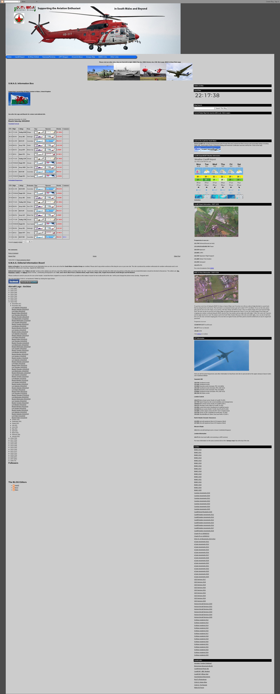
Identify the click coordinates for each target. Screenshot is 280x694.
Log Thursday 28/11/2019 (19, 315)
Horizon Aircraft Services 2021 (203, 606)
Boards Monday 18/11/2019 (20, 354)
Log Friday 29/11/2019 (18, 311)
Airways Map (90, 57)
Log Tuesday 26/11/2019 (19, 322)
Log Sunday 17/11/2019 (19, 356)
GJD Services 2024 (200, 598)
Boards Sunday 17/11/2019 (20, 358)
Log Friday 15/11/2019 (18, 363)
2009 (12, 455)
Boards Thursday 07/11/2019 (20, 395)
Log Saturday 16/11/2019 (19, 360)
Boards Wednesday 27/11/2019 (21, 320)
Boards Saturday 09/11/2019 (20, 388)
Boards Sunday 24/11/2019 (20, 332)
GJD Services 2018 (200, 582)
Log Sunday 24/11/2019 (19, 330)
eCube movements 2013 (201, 544)
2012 (12, 449)
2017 (12, 440)
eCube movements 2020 (201, 563)
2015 (12, 444)
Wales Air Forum (199, 687)
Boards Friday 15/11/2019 (19, 365)
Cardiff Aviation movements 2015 (204, 523)
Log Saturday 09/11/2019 (19, 386)
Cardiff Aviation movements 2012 (204, 514)
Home (9, 57)
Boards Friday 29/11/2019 (19, 313)
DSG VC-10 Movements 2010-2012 (204, 539)
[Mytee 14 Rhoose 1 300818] (221, 370)
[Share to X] (28, 242)
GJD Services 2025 (200, 601)
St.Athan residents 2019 (201, 639)
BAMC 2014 (197, 460)
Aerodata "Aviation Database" (203, 663)
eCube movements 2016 (201, 552)
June (13, 427)
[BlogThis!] (25, 242)
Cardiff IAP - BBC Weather (202, 671)
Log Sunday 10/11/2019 (19, 382)
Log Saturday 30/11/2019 (19, 307)
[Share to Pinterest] (32, 242)
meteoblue (197, 200)
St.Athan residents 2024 (201, 652)
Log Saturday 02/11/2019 (19, 412)
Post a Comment (13, 253)
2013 (12, 447)
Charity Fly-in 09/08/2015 (201, 533)
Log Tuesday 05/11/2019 (19, 401)
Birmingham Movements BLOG (203, 666)
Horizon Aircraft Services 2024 (203, 614)
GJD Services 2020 (200, 587)
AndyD (17, 272)
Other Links (114, 57)
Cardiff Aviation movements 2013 (204, 517)
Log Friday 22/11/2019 (18, 337)
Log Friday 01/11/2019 (18, 416)
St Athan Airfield (33, 57)
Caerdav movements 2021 (202, 498)
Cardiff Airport (19, 57)
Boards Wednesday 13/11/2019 (21, 373)
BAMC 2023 (197, 485)
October (14, 419)
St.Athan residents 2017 (201, 633)
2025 (12, 290)
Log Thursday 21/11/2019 (19, 341)
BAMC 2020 (197, 477)
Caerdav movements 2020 (202, 496)
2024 (12, 292)
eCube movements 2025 (201, 577)
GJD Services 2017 (200, 579)
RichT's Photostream (200, 679)
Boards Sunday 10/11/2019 (20, 384)
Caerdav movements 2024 (202, 506)
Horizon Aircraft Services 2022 (203, 609)
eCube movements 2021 (201, 566)
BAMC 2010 (197, 450)
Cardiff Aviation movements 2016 (204, 525)
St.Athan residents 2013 (201, 623)
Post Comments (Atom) (23, 260)
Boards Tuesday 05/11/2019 (20, 403)
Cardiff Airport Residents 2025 (203, 512)
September (15, 421)
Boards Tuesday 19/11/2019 (20, 350)
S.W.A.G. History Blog (200, 682)
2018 (12, 438)
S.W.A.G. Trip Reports (200, 685)
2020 (12, 300)
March (14, 432)
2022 (12, 296)
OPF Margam (63, 57)
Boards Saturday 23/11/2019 (20, 335)
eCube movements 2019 (201, 560)
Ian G (16, 487)
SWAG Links (102, 57)
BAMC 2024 (197, 487)
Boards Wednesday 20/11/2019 (21, 346)
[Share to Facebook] (30, 242)
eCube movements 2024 (201, 574)
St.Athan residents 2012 (201, 620)
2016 (12, 442)
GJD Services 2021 (200, 590)
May (13, 429)
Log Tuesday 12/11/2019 (19, 375)
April (13, 431)
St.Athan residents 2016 (201, 631)
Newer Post (11, 256)
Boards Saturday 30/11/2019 (20, 309)
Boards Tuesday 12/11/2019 (20, 376)
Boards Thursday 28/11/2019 (20, 317)
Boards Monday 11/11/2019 (20, 380)
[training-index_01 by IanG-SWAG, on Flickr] (207, 151)
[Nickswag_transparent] (19, 105)
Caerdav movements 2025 (202, 509)
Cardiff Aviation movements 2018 (204, 531)
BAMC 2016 (197, 466)
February (15, 434)
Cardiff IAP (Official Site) (201, 674)
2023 (12, 294)
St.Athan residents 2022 (201, 647)
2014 (12, 446)
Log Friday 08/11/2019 (18, 389)
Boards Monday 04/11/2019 (20, 406)
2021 (12, 298)
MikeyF (25, 272)
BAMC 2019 (197, 474)
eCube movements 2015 (201, 550)
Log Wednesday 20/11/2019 (20, 345)
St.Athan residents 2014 (201, 625)
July (13, 425)
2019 (12, 302)
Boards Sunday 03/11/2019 (20, 410)
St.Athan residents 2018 (201, 636)
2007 (12, 459)
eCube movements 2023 (201, 571)
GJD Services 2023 (200, 596)
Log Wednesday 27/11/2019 (20, 318)
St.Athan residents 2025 (201, 655)
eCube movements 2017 (201, 555)
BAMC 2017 (197, 468)
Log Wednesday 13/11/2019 (20, 371)
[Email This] (23, 242)
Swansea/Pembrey (48, 57)
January (14, 436)
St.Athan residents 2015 (201, 628)
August (14, 423)
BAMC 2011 (197, 452)
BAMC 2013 (197, 458)
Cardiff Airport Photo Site (201, 668)
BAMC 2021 (197, 479)
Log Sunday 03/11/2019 (19, 408)
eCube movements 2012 (201, 541)
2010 (12, 453)
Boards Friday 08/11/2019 (19, 391)
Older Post (177, 256)
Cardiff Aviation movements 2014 (204, 520)
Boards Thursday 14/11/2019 (20, 369)
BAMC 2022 (197, 482)
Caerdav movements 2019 (202, 493)
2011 (12, 451)
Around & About (77, 57)
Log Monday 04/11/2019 (19, 404)
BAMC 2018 (197, 471)
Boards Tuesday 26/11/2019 (20, 324)
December (15, 303)
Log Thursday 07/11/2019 (19, 393)
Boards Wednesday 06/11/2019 (21, 399)
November (15, 305)
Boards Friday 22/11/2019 (19, 339)
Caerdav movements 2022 (202, 501)
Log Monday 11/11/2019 (19, 378)
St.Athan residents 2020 (201, 641)
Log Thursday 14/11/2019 (19, 367)
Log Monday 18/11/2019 (19, 352)
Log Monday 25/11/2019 (19, 326)
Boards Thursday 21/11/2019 (20, 343)
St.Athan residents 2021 (201, 644)
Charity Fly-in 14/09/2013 (201, 536)
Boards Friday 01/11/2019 (19, 418)
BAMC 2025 (197, 490)
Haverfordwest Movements (202, 677)
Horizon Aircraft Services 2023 (203, 612)
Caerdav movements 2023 (202, 504)
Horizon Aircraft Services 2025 (203, 617)
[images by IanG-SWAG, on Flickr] (13, 283)
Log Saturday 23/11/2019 (19, 333)
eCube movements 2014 (201, 547)
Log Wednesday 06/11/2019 (20, 397)
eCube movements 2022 (201, 568)
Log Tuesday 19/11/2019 (19, 348)
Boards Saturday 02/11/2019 (20, 414)
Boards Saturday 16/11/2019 (20, 361)
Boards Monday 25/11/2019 (20, 328)
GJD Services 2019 (200, 585)
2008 (12, 457)
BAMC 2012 (197, 455)
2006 (12, 460)
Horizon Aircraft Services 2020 (203, 604)
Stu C (16, 490)
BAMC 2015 (197, 463)
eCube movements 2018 (201, 558)
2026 (12, 289)
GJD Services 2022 (200, 593)
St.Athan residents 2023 (201, 650)
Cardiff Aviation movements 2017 (204, 528)
